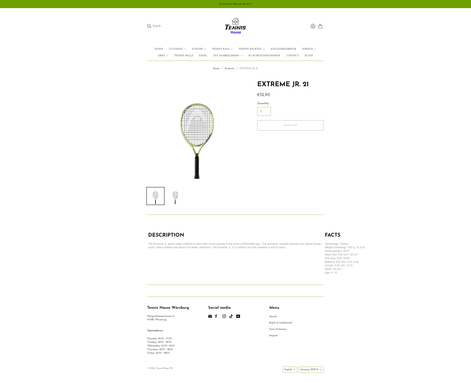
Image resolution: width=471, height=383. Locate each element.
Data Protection (278, 329)
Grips (161, 55)
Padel (203, 55)
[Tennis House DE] (235, 26)
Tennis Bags (220, 49)
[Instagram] (224, 317)
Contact (292, 55)
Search (273, 316)
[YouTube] (238, 317)
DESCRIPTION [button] (166, 235)
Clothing (176, 49)
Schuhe (197, 49)
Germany (309, 369)
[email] (210, 317)
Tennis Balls (183, 55)
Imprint (273, 335)
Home (159, 49)
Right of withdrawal (280, 322)
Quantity (263, 103)
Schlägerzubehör (283, 49)
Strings (307, 49)
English (288, 369)
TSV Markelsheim (226, 55)
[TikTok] (231, 317)
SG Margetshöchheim (264, 55)
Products (229, 68)
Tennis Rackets (250, 49)
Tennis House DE (164, 368)
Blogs (309, 55)
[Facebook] (216, 317)
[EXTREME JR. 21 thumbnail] (155, 196)
